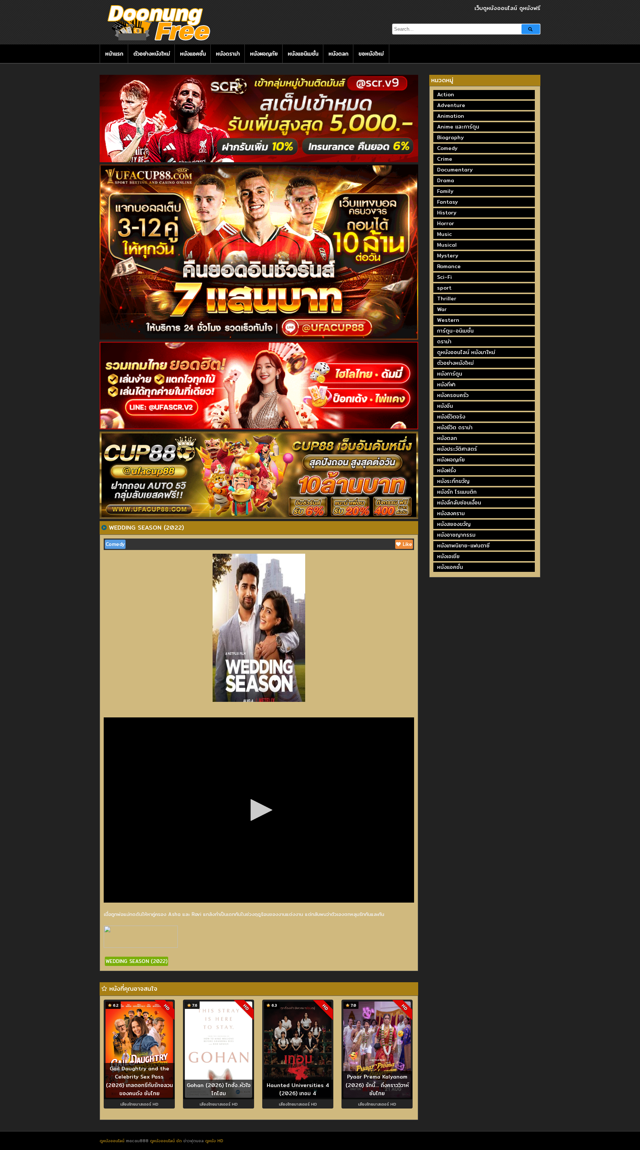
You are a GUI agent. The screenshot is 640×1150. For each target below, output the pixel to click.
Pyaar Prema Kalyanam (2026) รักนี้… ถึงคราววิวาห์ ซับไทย (377, 1085)
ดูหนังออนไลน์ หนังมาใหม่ (466, 352)
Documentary (455, 170)
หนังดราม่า (228, 54)
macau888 (137, 1140)
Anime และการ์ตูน (458, 127)
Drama (445, 180)
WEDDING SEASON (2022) (136, 961)
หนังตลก (339, 54)
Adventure (451, 105)
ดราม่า (444, 341)
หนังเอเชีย (448, 556)
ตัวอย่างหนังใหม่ (151, 54)
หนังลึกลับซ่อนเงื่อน (459, 503)
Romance (449, 266)
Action (445, 94)
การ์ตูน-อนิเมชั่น (455, 331)
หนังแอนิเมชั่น (303, 54)
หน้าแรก (114, 54)
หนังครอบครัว (453, 395)
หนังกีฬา (446, 384)
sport (444, 288)
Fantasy (447, 202)
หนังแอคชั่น (193, 54)
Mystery (447, 255)
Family (445, 191)
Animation (450, 116)
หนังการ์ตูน (449, 374)
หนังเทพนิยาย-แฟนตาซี (463, 545)
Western (448, 320)
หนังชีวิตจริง (451, 417)
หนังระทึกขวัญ (453, 481)
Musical (447, 245)
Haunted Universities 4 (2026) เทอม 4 (298, 1089)
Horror (445, 223)
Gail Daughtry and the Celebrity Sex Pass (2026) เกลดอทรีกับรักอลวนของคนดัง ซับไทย (139, 1081)
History (446, 213)
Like (406, 544)
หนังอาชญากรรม (456, 535)
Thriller (446, 298)
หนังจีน (445, 406)
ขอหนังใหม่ (371, 54)
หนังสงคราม (451, 513)
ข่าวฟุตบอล (194, 1140)
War (442, 309)
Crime (444, 159)
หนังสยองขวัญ (454, 524)
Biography (450, 137)
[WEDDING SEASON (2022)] (104, 527)
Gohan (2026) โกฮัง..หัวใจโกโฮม (219, 1089)
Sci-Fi (444, 277)
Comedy (115, 544)
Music (444, 234)
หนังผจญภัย (264, 54)
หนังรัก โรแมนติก (457, 492)
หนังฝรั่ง (446, 470)
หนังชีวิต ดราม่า (455, 427)
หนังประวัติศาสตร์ (457, 449)
